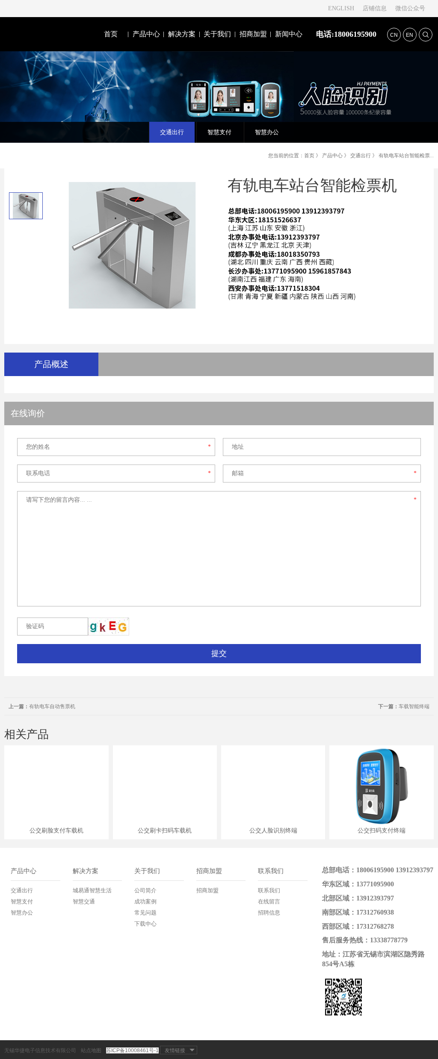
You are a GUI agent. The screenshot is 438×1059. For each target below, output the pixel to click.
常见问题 (145, 912)
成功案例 (145, 901)
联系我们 (271, 871)
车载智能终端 (403, 706)
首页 (111, 34)
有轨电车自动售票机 (42, 706)
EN (409, 35)
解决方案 (181, 34)
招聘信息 (269, 912)
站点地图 (91, 1050)
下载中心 (145, 924)
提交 (219, 653)
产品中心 (146, 34)
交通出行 (360, 156)
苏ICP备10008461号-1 (132, 1050)
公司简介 (145, 890)
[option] (25, 206)
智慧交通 (84, 901)
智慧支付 (22, 901)
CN (394, 35)
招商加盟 (253, 34)
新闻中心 (288, 34)
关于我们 (217, 34)
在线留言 (269, 901)
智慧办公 (22, 912)
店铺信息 (375, 8)
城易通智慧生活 (92, 890)
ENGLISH (341, 8)
